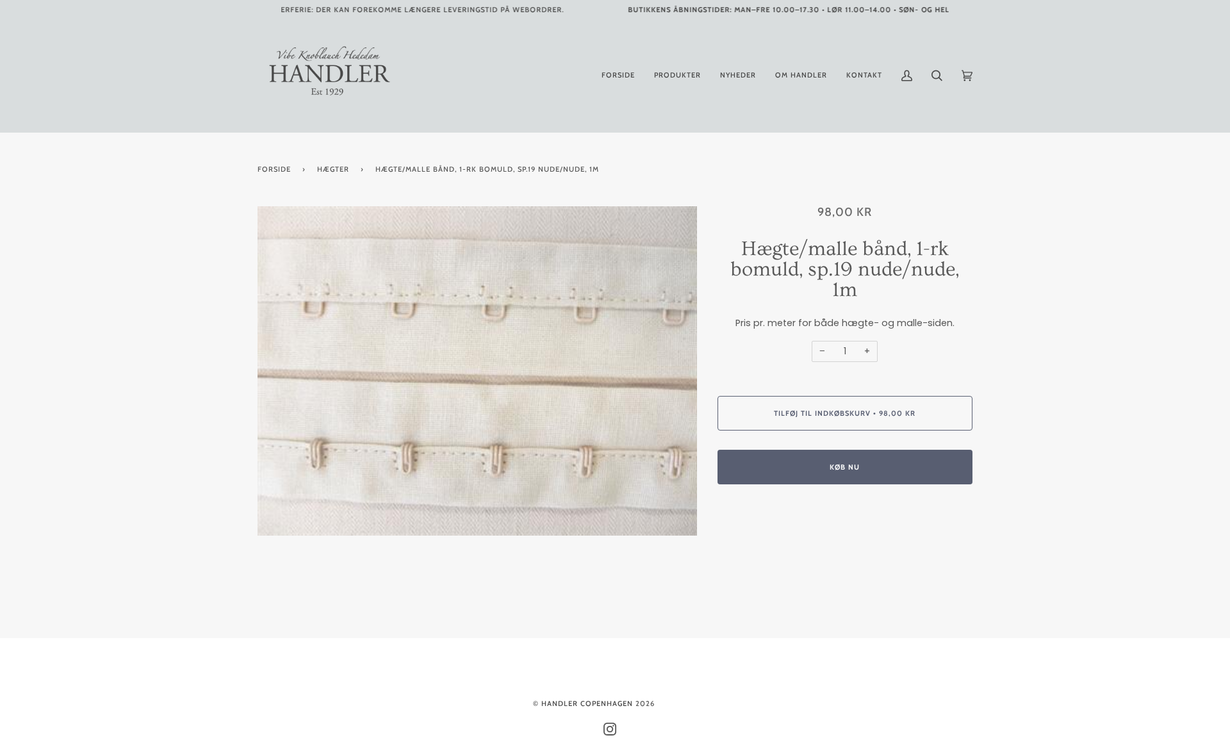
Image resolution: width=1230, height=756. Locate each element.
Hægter (333, 169)
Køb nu (845, 467)
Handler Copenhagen (587, 703)
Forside (274, 169)
